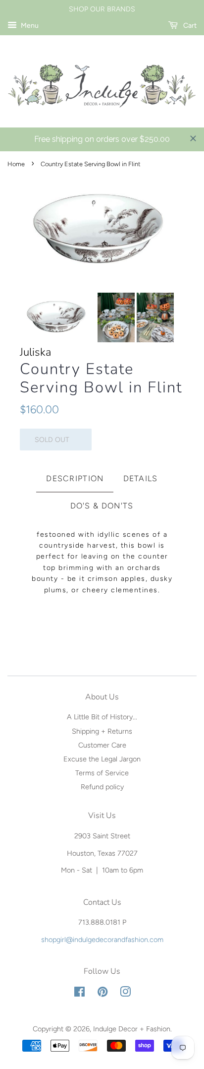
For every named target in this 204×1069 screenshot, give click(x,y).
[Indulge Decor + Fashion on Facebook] (79, 993)
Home (16, 164)
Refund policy (102, 786)
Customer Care (102, 745)
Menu (29, 25)
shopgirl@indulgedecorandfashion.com (102, 939)
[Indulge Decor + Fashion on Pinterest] (102, 993)
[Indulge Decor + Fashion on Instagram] (125, 993)
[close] (193, 138)
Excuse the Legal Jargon (102, 759)
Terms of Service (102, 772)
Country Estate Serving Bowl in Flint (101, 378)
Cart (189, 25)
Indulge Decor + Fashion (131, 1028)
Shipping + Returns (102, 731)
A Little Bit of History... (102, 716)
